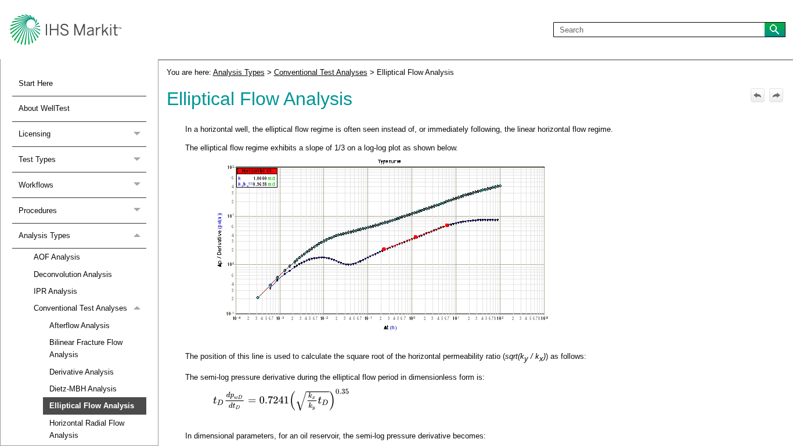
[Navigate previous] (758, 95)
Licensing (35, 134)
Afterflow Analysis (79, 325)
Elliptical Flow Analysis (91, 405)
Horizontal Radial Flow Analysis (86, 429)
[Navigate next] (776, 95)
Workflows (36, 185)
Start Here (36, 83)
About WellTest (44, 108)
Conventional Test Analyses (80, 308)
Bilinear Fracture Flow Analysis (85, 348)
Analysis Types (44, 235)
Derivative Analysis (81, 372)
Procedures (38, 210)
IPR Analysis (55, 291)
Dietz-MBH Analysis (83, 388)
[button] (775, 30)
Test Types (37, 159)
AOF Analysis (57, 257)
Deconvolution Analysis (73, 274)
